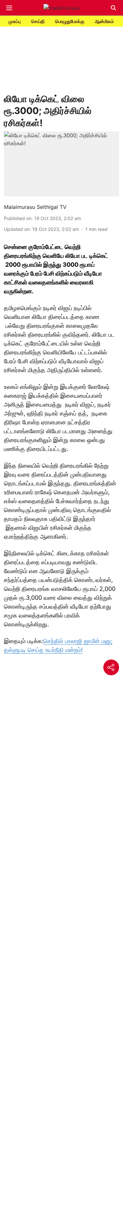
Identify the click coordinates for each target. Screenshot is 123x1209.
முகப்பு (15, 21)
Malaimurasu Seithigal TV (35, 207)
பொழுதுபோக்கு (69, 21)
